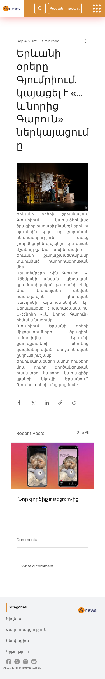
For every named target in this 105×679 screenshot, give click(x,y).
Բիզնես (13, 618)
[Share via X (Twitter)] (33, 402)
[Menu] (97, 8)
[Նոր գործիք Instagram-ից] (52, 466)
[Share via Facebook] (19, 402)
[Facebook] (8, 661)
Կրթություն (17, 651)
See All (83, 432)
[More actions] (85, 40)
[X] (17, 661)
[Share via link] (60, 402)
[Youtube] (34, 661)
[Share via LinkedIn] (46, 402)
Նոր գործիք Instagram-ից (48, 499)
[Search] (40, 8)
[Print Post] (74, 402)
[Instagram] (25, 661)
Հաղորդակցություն (26, 629)
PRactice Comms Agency (28, 667)
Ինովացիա (17, 640)
